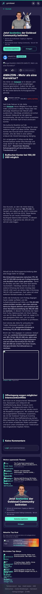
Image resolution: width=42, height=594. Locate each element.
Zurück (8, 9)
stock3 (11, 56)
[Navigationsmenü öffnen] (33, 3)
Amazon (17, 82)
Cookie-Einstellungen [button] (21, 589)
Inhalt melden (27, 586)
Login (7, 448)
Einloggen (29, 49)
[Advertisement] (21, 182)
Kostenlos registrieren (12, 49)
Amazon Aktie (7, 380)
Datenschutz (9, 589)
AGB (34, 586)
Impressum (33, 589)
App (19, 586)
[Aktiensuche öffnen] (38, 3)
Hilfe (28, 592)
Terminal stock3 (11, 586)
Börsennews (21, 56)
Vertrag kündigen (18, 592)
